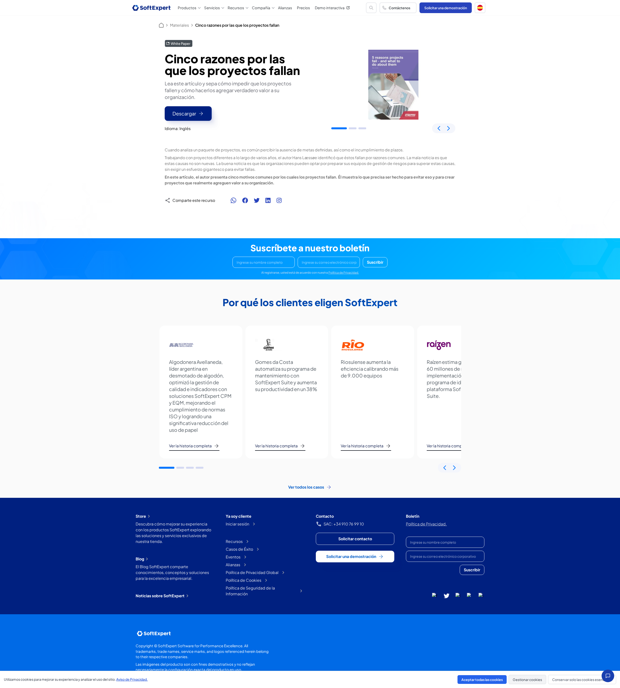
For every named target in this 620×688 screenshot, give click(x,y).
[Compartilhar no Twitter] (257, 200)
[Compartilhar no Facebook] (245, 200)
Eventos (233, 556)
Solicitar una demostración (445, 8)
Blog (140, 558)
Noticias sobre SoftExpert (160, 595)
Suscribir (375, 262)
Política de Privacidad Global (252, 572)
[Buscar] (371, 7)
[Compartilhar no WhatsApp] (233, 200)
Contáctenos (399, 8)
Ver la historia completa (190, 445)
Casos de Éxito (239, 549)
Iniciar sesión (237, 523)
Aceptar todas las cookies (482, 679)
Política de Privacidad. (343, 272)
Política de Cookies (243, 580)
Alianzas (285, 7)
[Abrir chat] (608, 676)
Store (141, 516)
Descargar (184, 113)
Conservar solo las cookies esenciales (582, 679)
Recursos (234, 541)
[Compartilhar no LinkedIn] (268, 200)
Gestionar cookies (527, 679)
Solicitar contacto (355, 538)
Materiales (179, 25)
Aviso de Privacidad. (132, 679)
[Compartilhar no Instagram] (279, 200)
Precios (303, 7)
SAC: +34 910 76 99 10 (344, 523)
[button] (480, 7)
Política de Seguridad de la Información (250, 590)
